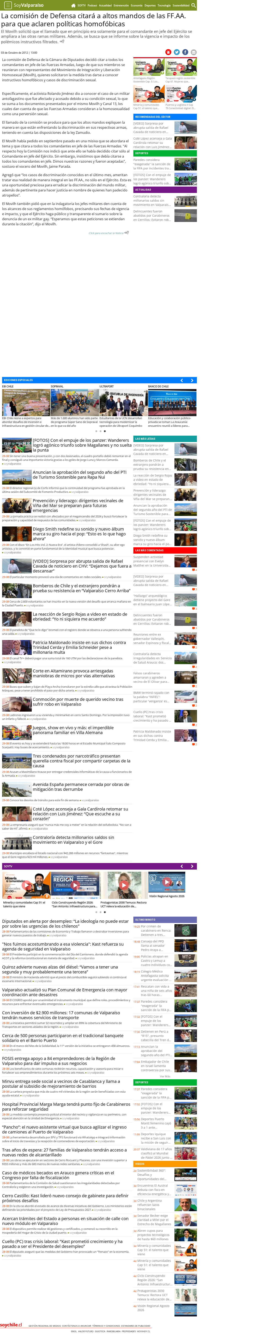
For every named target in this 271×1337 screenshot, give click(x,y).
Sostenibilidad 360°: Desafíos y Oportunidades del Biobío (151, 1176)
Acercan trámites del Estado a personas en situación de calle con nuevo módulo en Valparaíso (65, 1221)
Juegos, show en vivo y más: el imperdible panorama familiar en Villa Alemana (73, 730)
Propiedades (129, 1331)
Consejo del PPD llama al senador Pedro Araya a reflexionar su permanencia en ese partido (155, 951)
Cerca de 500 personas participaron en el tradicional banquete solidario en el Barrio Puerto (62, 1038)
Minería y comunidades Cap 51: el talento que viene (154, 1250)
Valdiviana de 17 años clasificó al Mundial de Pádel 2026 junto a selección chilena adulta (156, 1157)
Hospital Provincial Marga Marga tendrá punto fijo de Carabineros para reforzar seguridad (66, 1106)
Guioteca (100, 1331)
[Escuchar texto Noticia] (126, 232)
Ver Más (165, 1076)
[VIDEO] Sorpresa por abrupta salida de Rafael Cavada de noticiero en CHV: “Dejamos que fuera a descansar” (152, 131)
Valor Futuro (86, 1331)
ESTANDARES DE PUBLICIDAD (136, 1325)
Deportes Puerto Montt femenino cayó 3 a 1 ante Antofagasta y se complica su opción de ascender (156, 1129)
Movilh (11, 141)
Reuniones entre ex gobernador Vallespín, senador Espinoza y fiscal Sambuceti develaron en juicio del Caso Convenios (151, 642)
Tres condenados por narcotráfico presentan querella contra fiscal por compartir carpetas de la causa (81, 761)
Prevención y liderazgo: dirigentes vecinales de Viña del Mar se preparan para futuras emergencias (78, 505)
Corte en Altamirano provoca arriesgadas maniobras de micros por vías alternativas (74, 673)
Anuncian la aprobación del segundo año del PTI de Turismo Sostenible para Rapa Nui (80, 474)
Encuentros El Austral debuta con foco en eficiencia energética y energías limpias (153, 1191)
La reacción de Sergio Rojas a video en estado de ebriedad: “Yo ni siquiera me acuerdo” (80, 616)
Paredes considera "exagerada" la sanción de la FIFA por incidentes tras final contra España (151, 166)
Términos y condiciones (106, 1325)
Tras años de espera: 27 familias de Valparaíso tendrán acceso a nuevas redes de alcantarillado (64, 1152)
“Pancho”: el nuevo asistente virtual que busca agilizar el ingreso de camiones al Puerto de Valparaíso (64, 1129)
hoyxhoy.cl (144, 1331)
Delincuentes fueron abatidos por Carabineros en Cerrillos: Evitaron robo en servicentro (151, 217)
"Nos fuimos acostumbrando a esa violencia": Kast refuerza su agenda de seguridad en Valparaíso (63, 946)
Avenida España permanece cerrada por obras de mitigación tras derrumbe (81, 786)
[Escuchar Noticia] (62, 41)
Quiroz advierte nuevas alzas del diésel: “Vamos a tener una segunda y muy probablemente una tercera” (60, 969)
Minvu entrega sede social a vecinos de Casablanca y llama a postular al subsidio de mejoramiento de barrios (61, 1083)
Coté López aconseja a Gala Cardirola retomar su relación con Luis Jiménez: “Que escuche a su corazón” (152, 146)
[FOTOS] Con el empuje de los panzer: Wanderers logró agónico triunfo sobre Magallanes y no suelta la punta (152, 183)
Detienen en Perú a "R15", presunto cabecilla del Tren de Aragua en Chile (156, 1037)
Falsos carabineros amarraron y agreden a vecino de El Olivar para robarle (150, 679)
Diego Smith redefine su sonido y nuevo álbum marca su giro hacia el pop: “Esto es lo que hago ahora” (79, 534)
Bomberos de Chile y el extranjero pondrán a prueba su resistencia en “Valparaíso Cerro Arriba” (81, 588)
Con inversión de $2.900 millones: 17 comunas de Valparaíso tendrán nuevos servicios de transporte (61, 1015)
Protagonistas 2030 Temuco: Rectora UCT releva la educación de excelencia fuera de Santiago (153, 1299)
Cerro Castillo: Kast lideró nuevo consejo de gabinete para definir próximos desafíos (65, 1198)
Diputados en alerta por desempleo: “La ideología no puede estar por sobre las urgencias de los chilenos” (65, 923)
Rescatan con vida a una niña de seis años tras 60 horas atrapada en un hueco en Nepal (156, 994)
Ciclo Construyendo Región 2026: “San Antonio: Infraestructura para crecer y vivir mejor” (154, 1284)
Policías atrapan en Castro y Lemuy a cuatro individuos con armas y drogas (156, 962)
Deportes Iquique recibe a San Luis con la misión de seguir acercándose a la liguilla (156, 1142)
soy (12, 464)
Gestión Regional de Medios (45, 1325)
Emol (74, 1331)
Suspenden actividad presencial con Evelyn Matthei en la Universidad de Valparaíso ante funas (151, 563)
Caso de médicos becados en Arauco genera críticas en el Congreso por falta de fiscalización (58, 1175)
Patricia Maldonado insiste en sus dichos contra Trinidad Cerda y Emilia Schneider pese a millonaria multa (79, 647)
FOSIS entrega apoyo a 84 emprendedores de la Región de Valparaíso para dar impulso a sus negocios (58, 1061)
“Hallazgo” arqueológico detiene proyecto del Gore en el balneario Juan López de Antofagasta (152, 602)
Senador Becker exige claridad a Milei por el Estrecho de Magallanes (154, 1220)
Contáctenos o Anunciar (77, 1325)
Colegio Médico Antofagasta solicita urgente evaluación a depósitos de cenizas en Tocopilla (156, 979)
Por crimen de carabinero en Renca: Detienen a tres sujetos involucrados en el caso (156, 934)
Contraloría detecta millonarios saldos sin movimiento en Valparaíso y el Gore (151, 202)
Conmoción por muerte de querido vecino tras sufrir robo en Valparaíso (78, 701)
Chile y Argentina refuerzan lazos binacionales (149, 1204)
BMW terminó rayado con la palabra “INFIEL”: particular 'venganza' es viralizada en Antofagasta (151, 699)
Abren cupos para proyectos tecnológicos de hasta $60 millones (153, 1235)
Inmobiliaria (114, 1331)
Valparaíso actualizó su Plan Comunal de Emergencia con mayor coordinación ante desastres (64, 992)
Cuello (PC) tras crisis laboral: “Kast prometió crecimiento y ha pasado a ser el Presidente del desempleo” (152, 720)
